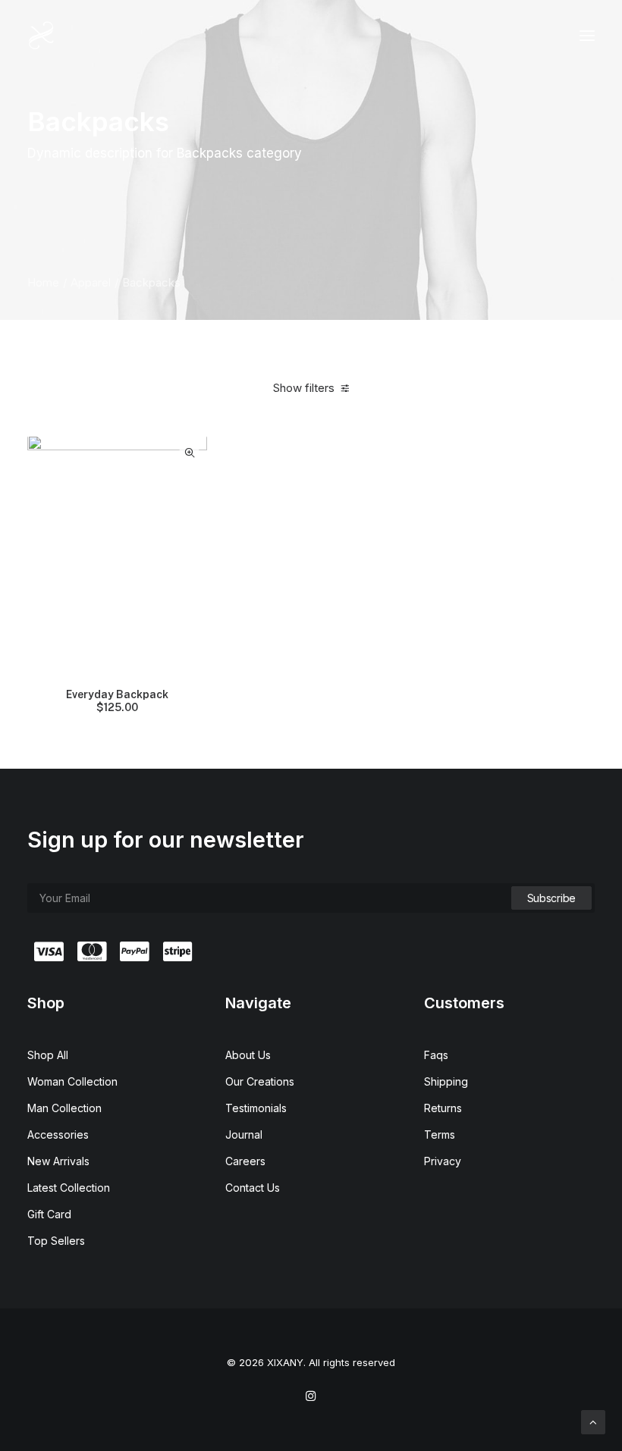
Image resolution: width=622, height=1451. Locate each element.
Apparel (91, 282)
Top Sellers (56, 1240)
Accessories (58, 1134)
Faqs (436, 1054)
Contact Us (252, 1187)
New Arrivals (58, 1161)
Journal (243, 1134)
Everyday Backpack (117, 700)
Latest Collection (68, 1187)
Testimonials (256, 1108)
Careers (245, 1161)
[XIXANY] (41, 35)
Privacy (442, 1161)
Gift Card (49, 1214)
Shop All (47, 1054)
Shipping (446, 1081)
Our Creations (259, 1081)
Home (43, 282)
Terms (439, 1134)
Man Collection (64, 1108)
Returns (443, 1108)
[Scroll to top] (593, 1421)
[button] (587, 35)
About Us (248, 1054)
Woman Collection (72, 1081)
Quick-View (189, 453)
